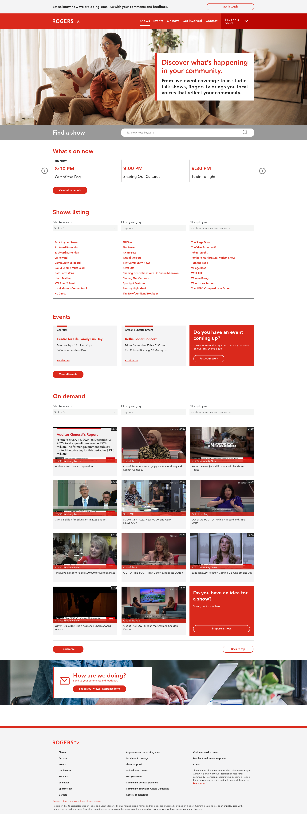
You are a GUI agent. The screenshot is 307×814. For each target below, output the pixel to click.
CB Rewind (61, 257)
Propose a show (221, 628)
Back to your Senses (67, 242)
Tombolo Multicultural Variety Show (213, 257)
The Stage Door (200, 242)
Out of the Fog (68, 176)
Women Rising (200, 278)
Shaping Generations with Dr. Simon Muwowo (151, 273)
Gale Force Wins (64, 273)
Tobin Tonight (203, 176)
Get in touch (230, 6)
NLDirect (128, 242)
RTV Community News (136, 262)
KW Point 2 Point (65, 283)
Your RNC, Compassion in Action (210, 288)
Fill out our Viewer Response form (99, 688)
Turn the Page (199, 262)
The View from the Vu (204, 247)
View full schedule (70, 190)
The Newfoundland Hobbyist (140, 293)
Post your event (209, 358)
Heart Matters (63, 278)
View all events (68, 374)
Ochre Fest (129, 252)
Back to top (238, 649)
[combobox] (184, 132)
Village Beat (198, 268)
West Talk (197, 273)
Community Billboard (68, 262)
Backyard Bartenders (67, 252)
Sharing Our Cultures (141, 176)
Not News (129, 247)
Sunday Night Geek (134, 288)
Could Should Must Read (70, 268)
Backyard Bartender (66, 247)
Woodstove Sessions (203, 283)
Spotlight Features (134, 283)
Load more (68, 649)
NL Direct (60, 293)
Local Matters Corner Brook (71, 288)
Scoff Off (128, 268)
